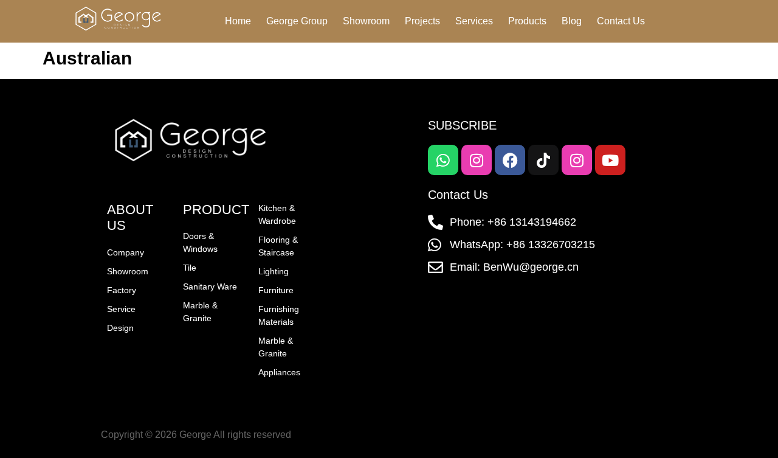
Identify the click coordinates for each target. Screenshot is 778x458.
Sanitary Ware (210, 286)
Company (125, 252)
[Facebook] (510, 160)
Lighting (273, 271)
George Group (297, 21)
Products (527, 21)
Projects (422, 21)
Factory (121, 290)
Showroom (366, 21)
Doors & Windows (200, 242)
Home (238, 21)
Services (474, 21)
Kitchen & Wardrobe (277, 214)
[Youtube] (610, 160)
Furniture (276, 290)
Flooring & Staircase (278, 246)
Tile (189, 267)
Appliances (279, 372)
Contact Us (621, 21)
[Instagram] (476, 160)
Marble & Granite (200, 311)
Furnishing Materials (278, 315)
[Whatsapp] (443, 160)
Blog (572, 21)
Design (120, 328)
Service (121, 309)
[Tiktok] (543, 160)
